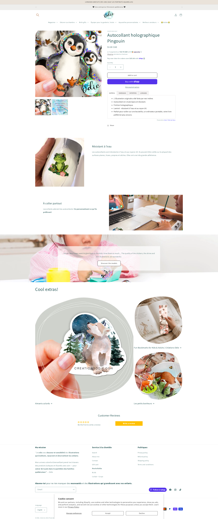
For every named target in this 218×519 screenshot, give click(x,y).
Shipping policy (143, 461)
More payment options (132, 87)
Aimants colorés (42, 403)
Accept (107, 513)
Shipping (110, 54)
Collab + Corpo (97, 477)
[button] (37, 14)
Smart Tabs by (168, 120)
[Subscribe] (73, 489)
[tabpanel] (141, 106)
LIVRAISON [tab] (143, 93)
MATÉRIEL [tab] (112, 93)
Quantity (110, 63)
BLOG (94, 472)
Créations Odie (44, 518)
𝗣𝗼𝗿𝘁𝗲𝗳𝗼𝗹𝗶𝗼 (97, 468)
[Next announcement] (182, 7)
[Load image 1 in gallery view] (43, 107)
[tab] (122, 93)
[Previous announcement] (35, 7)
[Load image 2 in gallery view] (60, 107)
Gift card (95, 465)
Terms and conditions (146, 465)
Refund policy (143, 457)
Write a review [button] (129, 423)
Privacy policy (143, 453)
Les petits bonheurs (143, 403)
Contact (95, 461)
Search (94, 453)
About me (95, 457)
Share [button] (112, 125)
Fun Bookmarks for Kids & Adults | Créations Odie (156, 347)
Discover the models (109, 263)
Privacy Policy (73, 507)
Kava (174, 120)
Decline (142, 513)
